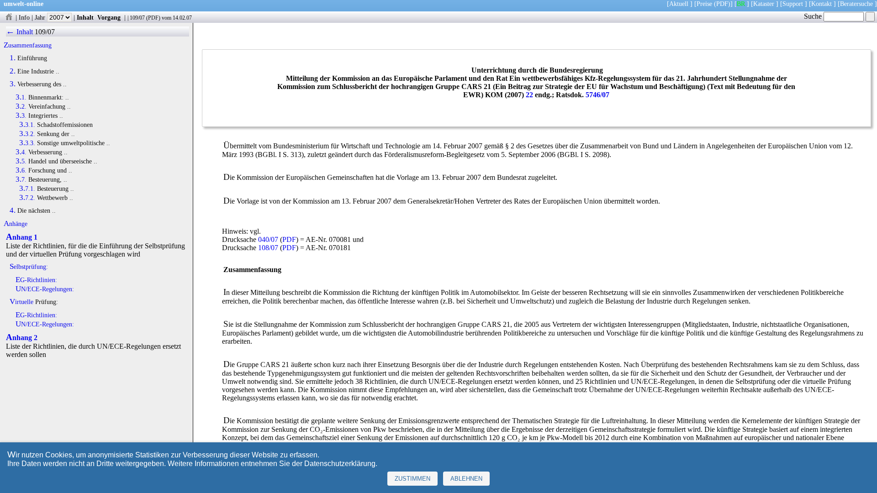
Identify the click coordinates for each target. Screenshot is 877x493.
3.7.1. (27, 188)
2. (13, 71)
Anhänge (15, 223)
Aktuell (678, 3)
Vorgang (108, 17)
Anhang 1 (21, 237)
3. (13, 84)
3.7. (21, 179)
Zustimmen (412, 478)
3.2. (21, 106)
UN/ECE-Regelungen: (45, 289)
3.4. (21, 152)
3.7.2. (27, 197)
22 (529, 95)
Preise (704, 3)
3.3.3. (27, 143)
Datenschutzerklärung (339, 463)
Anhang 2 (21, 337)
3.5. (21, 161)
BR (741, 3)
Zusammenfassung (28, 45)
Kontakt (821, 3)
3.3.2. (27, 133)
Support (792, 3)
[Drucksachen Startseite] (9, 17)
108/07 (268, 248)
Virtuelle (21, 301)
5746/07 (597, 95)
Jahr (41, 17)
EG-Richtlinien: (36, 279)
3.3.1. (27, 124)
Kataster (763, 3)
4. (13, 210)
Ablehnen (466, 478)
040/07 (268, 239)
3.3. (21, 115)
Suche (814, 16)
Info (24, 17)
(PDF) (722, 3)
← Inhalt (19, 32)
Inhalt (85, 17)
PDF (153, 18)
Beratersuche (856, 3)
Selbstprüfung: (29, 266)
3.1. (21, 97)
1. (13, 58)
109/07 (137, 18)
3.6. (21, 170)
